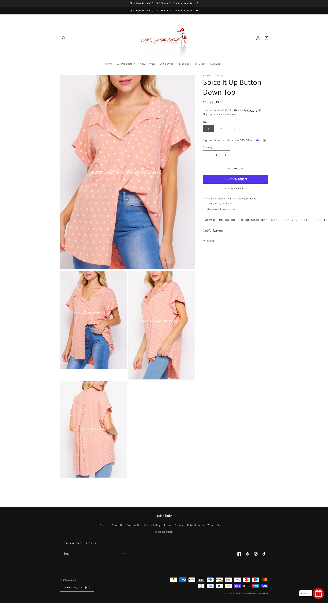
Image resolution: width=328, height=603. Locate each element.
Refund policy (195, 525)
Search (104, 525)
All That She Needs (241, 593)
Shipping (208, 114)
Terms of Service (174, 525)
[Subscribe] (123, 553)
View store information (221, 209)
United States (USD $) (75, 587)
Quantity (207, 147)
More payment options (235, 188)
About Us (117, 525)
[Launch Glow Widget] (318, 593)
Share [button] (210, 240)
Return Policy (152, 525)
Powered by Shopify (259, 593)
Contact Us (133, 525)
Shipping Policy (164, 531)
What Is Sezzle (216, 525)
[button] (64, 38)
